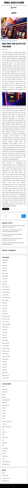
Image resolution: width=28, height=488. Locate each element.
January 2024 (5, 287)
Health (3, 416)
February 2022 (5, 343)
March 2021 (5, 372)
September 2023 (6, 297)
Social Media (5, 448)
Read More (5, 208)
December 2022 (6, 316)
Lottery (4, 432)
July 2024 (4, 278)
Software (4, 450)
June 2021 (4, 364)
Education (4, 402)
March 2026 (5, 273)
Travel (3, 458)
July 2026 (4, 262)
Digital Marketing (6, 400)
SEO (3, 440)
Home (3, 418)
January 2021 (5, 378)
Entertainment (5, 405)
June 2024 (4, 281)
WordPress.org (5, 481)
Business (4, 397)
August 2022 (5, 327)
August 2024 (5, 276)
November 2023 (6, 292)
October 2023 (5, 295)
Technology (5, 456)
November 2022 (6, 319)
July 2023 (4, 303)
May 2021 (4, 367)
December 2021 (6, 348)
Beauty (4, 394)
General (4, 413)
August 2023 (5, 300)
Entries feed (5, 475)
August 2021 (5, 359)
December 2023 (6, 289)
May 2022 (4, 335)
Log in (3, 473)
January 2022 (5, 345)
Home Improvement (6, 421)
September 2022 (6, 324)
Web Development (6, 461)
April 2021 (4, 370)
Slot (16, 40)
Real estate (5, 437)
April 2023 (4, 311)
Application (4, 389)
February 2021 (5, 375)
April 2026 (4, 270)
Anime (3, 386)
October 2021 (5, 353)
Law (3, 429)
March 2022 (5, 340)
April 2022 (4, 337)
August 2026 (5, 260)
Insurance (4, 424)
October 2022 (5, 321)
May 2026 (4, 268)
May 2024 (4, 284)
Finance (4, 408)
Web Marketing (5, 464)
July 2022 (4, 329)
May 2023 (4, 308)
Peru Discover (14, 3)
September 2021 (6, 356)
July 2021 (4, 362)
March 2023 (5, 313)
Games (3, 410)
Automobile (5, 392)
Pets (3, 434)
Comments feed (6, 478)
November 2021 (6, 351)
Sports (3, 453)
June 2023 (4, 305)
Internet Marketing (6, 426)
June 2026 (4, 265)
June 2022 (4, 332)
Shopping (4, 442)
